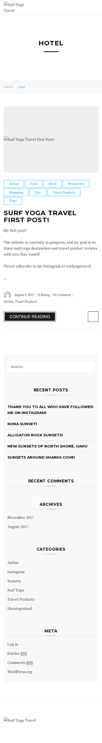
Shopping (16, 192)
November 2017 (20, 517)
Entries (17, 653)
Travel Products (63, 192)
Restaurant (76, 183)
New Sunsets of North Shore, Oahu (47, 446)
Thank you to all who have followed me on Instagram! (50, 409)
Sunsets (14, 580)
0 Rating (44, 295)
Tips (37, 192)
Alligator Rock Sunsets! (35, 435)
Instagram (16, 571)
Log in (12, 644)
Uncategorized (19, 608)
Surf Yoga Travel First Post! (40, 216)
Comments (20, 662)
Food (33, 183)
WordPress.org (19, 671)
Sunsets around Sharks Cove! (41, 457)
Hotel (52, 183)
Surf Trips (15, 590)
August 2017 (17, 526)
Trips (13, 200)
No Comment (62, 295)
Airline (14, 183)
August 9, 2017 (24, 295)
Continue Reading (30, 316)
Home (8, 87)
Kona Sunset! (22, 423)
